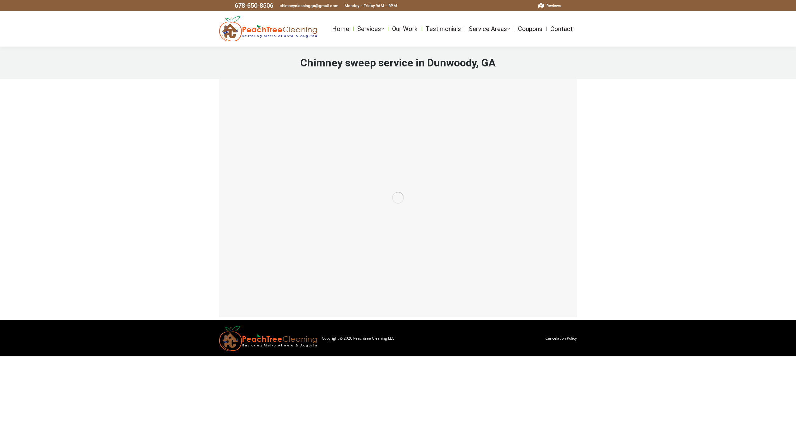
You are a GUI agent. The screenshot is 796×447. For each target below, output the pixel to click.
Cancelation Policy (561, 338)
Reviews (553, 5)
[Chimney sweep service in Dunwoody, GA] (398, 198)
